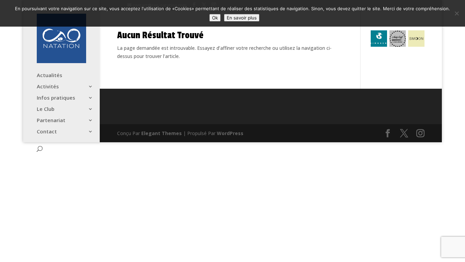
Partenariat (51, 120)
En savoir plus (242, 17)
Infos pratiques (56, 98)
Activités (48, 87)
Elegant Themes (161, 133)
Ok (215, 17)
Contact (47, 132)
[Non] (456, 13)
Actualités (49, 75)
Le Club (45, 109)
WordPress (230, 133)
